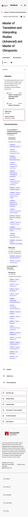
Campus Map (8, 503)
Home (2, 12)
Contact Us (7, 487)
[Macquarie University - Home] (5, 6)
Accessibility (8, 495)
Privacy (7, 511)
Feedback (7, 479)
